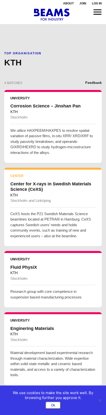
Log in (97, 3)
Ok (53, 405)
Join (82, 3)
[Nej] (99, 400)
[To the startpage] (52, 15)
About (68, 3)
